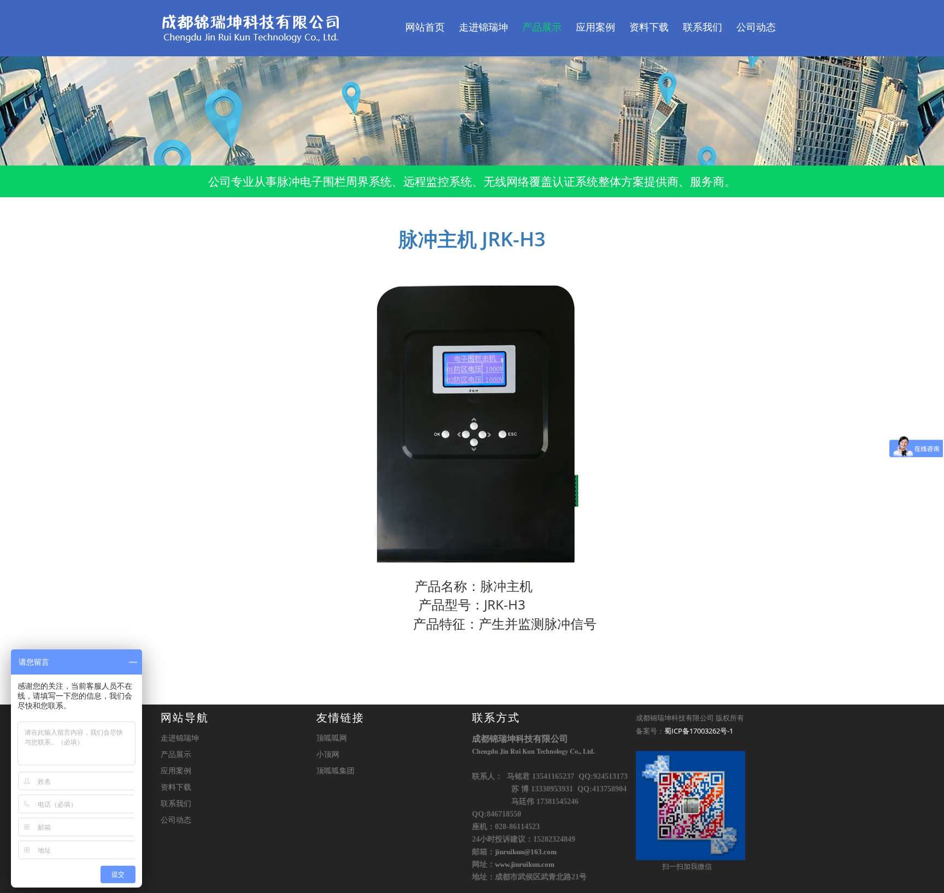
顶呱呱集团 (335, 770)
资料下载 (649, 27)
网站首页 (425, 27)
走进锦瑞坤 (483, 27)
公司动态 (756, 27)
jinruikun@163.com (526, 852)
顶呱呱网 (331, 737)
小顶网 (327, 754)
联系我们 (702, 27)
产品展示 (542, 27)
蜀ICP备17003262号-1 (698, 731)
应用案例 (595, 27)
